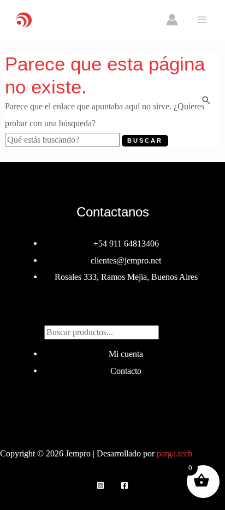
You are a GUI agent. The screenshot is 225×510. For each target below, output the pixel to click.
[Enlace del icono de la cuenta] (172, 20)
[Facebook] (124, 485)
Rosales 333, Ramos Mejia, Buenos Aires (126, 277)
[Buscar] (170, 330)
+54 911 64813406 (126, 243)
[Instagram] (100, 485)
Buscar (112, 312)
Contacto (125, 371)
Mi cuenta (126, 354)
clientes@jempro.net (126, 260)
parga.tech (174, 453)
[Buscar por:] (63, 139)
